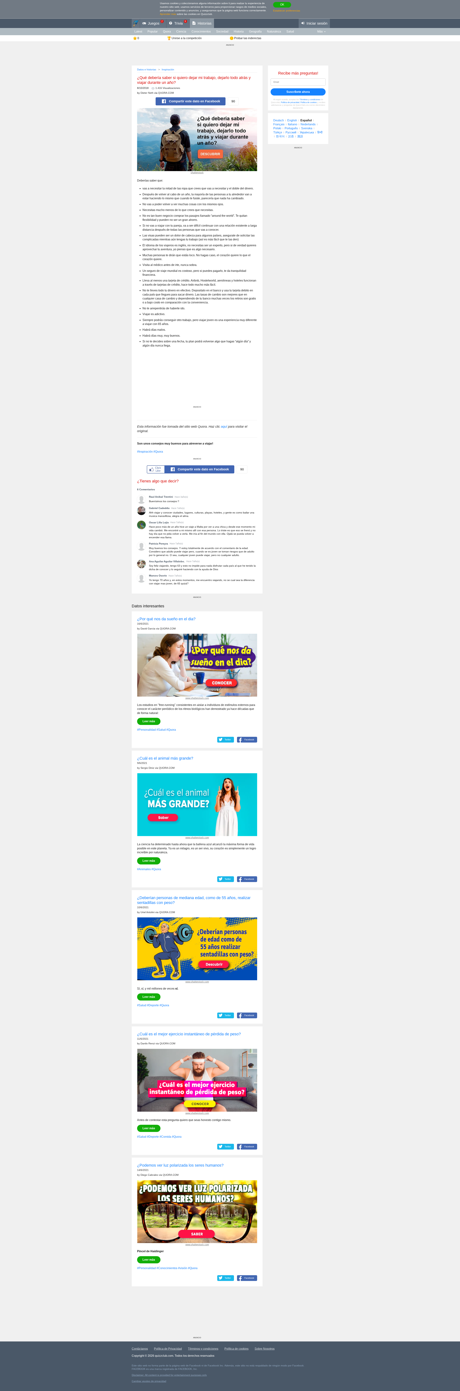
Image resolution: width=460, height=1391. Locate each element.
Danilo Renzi (148, 1043)
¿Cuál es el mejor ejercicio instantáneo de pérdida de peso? (189, 1034)
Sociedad (222, 31)
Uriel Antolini (148, 912)
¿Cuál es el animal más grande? (165, 758)
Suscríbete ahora (298, 91)
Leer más (148, 721)
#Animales (144, 869)
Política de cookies (308, 102)
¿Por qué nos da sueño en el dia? (166, 619)
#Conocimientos (167, 1268)
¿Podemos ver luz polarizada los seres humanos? (180, 1165)
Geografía (255, 31)
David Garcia (148, 628)
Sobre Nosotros (265, 1348)
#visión (182, 1268)
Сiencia (181, 31)
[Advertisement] (197, 381)
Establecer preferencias (286, 10)
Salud (290, 31)
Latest (138, 31)
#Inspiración (145, 451)
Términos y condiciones (310, 99)
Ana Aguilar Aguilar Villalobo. (167, 561)
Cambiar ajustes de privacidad (149, 1381)
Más (320, 31)
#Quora (158, 451)
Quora (167, 31)
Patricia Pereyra (158, 543)
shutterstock (197, 172)
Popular (153, 31)
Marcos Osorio (158, 575)
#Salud (161, 729)
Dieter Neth (147, 93)
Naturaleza (274, 31)
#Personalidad (146, 729)
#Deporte (153, 1005)
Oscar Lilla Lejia (159, 522)
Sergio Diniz (147, 768)
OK (282, 4)
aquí (224, 426)
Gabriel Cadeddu (159, 508)
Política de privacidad (290, 102)
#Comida (165, 1136)
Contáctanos (140, 1348)
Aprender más (168, 14)
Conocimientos (201, 31)
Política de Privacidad (168, 1348)
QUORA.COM (166, 93)
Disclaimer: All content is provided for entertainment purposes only (169, 1375)
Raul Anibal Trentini (161, 496)
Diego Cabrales (149, 1175)
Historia (239, 31)
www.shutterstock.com (197, 698)
